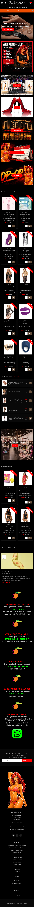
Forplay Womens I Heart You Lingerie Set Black (9, 527)
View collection (22, 192)
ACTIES (17, 108)
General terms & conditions (17, 855)
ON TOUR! (17, 85)
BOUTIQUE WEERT (17, 130)
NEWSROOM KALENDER (17, 153)
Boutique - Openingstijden (17, 850)
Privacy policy (17, 867)
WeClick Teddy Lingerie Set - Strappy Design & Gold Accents (25, 527)
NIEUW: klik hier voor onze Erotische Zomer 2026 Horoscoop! (17, 10)
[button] (2, 57)
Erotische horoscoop (17, 859)
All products (17, 895)
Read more (5, 582)
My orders (17, 885)
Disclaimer (17, 871)
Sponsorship (17, 869)
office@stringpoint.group (18, 829)
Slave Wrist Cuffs (9, 358)
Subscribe (27, 760)
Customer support (17, 864)
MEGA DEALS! (17, 175)
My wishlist (17, 890)
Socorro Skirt (25, 286)
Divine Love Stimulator (9, 250)
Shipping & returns (17, 852)
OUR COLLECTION (8, 29)
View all (15, 376)
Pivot (25, 358)
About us (17, 876)
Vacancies (17, 874)
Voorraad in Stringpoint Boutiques (17, 848)
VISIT (15, 445)
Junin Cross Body (9, 286)
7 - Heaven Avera (9, 322)
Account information (17, 883)
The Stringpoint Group (17, 857)
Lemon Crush (9, 489)
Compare (17, 893)
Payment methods (17, 862)
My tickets (17, 888)
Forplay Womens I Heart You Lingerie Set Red (25, 490)
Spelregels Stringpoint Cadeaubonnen (17, 845)
